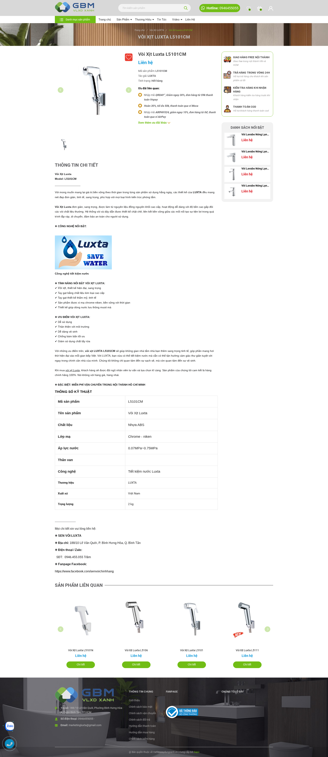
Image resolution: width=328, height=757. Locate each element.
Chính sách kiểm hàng (142, 738)
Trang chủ (105, 19)
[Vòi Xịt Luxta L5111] (247, 619)
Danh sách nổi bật (247, 127)
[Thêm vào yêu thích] (128, 57)
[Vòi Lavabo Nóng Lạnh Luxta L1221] (232, 157)
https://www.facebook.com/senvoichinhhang (84, 571)
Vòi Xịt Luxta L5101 (191, 650)
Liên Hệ (190, 19)
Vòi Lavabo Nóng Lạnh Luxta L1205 (255, 185)
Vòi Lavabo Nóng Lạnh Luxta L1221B (255, 134)
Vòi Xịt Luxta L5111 (247, 650)
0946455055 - (86, 718)
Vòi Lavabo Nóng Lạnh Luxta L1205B (255, 168)
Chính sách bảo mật (140, 706)
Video (176, 19)
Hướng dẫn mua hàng (142, 732)
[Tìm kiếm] (186, 8)
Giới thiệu (134, 700)
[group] (94, 91)
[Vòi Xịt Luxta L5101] (192, 619)
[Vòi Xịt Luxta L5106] (136, 619)
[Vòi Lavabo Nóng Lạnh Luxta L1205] (232, 191)
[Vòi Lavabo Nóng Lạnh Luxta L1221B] (232, 140)
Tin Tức (161, 19)
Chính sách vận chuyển (142, 713)
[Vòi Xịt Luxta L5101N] (81, 619)
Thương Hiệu (143, 19)
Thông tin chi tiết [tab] (76, 165)
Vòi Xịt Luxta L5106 (136, 650)
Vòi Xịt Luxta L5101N (80, 650)
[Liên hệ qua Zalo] (9, 726)
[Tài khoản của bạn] (270, 8)
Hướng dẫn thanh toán (142, 725)
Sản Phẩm (123, 19)
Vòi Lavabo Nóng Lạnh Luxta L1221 (255, 151)
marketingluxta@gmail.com (85, 725)
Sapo (196, 752)
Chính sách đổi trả (139, 719)
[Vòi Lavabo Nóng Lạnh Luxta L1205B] (232, 174)
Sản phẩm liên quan (79, 585)
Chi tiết (81, 664)
